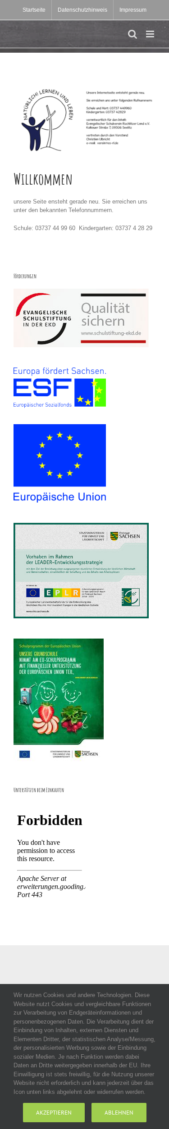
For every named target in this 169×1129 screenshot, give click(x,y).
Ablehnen (119, 1112)
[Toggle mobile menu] (150, 34)
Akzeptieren (54, 1112)
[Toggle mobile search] (132, 34)
